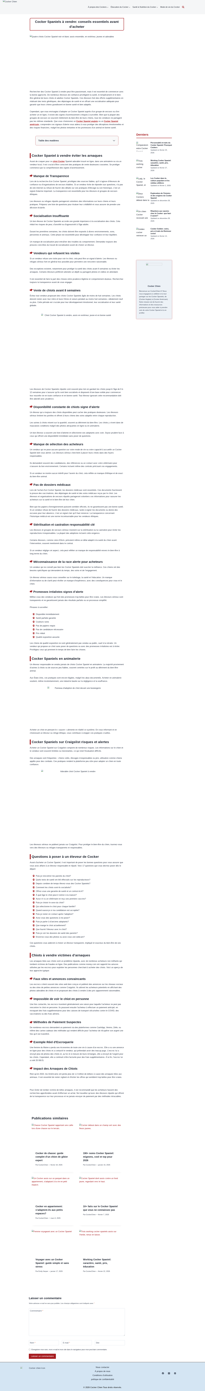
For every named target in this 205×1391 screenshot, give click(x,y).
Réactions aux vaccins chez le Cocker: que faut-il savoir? (161, 213)
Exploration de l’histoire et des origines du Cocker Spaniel (161, 195)
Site (97, 1343)
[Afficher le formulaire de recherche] (192, 7)
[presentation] (53, 1136)
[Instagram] (169, 1373)
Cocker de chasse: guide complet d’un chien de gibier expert (51, 1157)
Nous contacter (102, 1367)
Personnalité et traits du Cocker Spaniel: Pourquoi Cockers (161, 145)
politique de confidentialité (102, 1379)
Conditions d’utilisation (102, 1375)
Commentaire (36, 1311)
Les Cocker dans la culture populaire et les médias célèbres (160, 180)
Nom (32, 1343)
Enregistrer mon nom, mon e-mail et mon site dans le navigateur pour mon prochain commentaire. (69, 1350)
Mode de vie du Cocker (170, 7)
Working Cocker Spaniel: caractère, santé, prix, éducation (97, 1263)
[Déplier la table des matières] (114, 140)
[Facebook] (163, 1373)
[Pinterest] (175, 1373)
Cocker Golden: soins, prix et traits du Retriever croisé (161, 231)
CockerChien (43, 1165)
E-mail (66, 1343)
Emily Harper (43, 1271)
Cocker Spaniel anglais (87, 121)
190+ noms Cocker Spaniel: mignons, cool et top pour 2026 (98, 1157)
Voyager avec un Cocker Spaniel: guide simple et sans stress (52, 1263)
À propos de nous (102, 1371)
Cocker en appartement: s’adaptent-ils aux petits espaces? (49, 1210)
